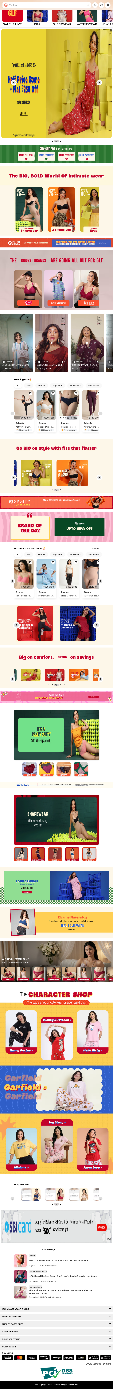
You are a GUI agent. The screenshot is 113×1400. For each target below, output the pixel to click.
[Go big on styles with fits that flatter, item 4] (36, 473)
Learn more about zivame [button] (16, 1309)
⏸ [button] (111, 30)
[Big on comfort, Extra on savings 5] (54, 675)
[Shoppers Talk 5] (54, 1194)
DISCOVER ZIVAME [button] (11, 1339)
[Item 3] (64, 769)
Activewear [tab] (75, 385)
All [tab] (18, 385)
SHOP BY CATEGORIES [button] (13, 1324)
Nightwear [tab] (57, 385)
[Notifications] (95, 5)
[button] (101, 5)
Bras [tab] (29, 385)
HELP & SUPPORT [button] (10, 1331)
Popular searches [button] (12, 1316)
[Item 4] (81, 769)
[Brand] (28, 289)
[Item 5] (89, 854)
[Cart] (108, 5)
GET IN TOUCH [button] (9, 1346)
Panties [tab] (41, 385)
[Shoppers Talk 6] (78, 1194)
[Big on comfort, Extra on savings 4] (31, 675)
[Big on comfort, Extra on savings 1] (78, 675)
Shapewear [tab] (93, 385)
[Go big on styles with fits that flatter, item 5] (72, 473)
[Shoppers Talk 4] (31, 1194)
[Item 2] (46, 769)
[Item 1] (29, 769)
